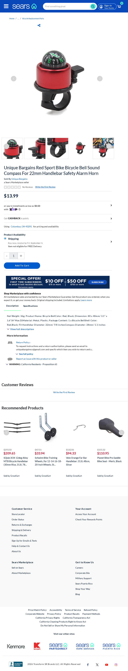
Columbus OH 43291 (21, 226)
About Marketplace (21, 573)
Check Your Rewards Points (88, 519)
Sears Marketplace (22, 562)
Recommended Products (22, 408)
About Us (16, 551)
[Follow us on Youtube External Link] (106, 664)
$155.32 (101, 449)
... (18, 18)
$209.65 (9, 453)
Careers (79, 567)
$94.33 (71, 453)
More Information (17, 335)
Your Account (83, 508)
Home (11, 18)
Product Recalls (19, 535)
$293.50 (8, 449)
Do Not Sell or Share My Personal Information (63, 625)
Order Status (18, 519)
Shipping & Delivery (21, 530)
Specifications (30, 306)
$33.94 (40, 453)
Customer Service (22, 508)
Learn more (86, 300)
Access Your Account (85, 514)
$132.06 (70, 449)
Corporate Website (35, 613)
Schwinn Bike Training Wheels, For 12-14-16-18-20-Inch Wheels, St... (48, 461)
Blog (77, 594)
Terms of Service (73, 610)
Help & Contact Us (21, 546)
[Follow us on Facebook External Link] (88, 664)
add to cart (22, 265)
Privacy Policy (54, 613)
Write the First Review (45, 187)
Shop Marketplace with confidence (22, 293)
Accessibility (56, 610)
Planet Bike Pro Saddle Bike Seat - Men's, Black (109, 459)
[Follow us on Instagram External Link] (116, 664)
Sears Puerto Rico (84, 583)
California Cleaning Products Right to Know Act (62, 621)
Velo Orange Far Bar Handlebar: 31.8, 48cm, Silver (78, 461)
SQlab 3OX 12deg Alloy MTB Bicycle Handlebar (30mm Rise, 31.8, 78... (16, 461)
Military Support (83, 578)
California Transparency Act (76, 617)
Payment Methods (91, 613)
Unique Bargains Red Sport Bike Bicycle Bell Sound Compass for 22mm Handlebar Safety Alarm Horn (52, 170)
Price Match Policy (37, 610)
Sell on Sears (18, 567)
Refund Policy (90, 610)
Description (12, 305)
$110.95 (103, 453)
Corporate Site (82, 573)
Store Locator (18, 514)
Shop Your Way (82, 589)
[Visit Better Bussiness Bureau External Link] (16, 664)
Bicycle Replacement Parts (33, 18)
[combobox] (70, 6)
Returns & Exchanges (22, 524)
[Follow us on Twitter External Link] (97, 664)
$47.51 (38, 449)
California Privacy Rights (48, 617)
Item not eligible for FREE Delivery (25, 246)
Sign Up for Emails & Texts (24, 540)
